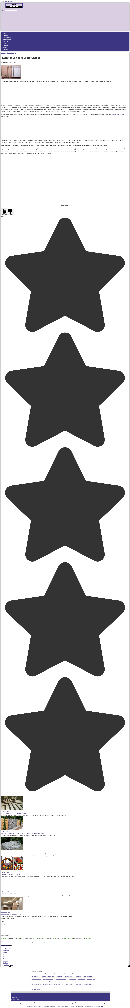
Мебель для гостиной (77, 981)
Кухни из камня (72, 979)
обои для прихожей (36, 989)
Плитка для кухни (35, 986)
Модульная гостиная (36, 984)
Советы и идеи (7, 37)
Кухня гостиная (35, 981)
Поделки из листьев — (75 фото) (10, 874)
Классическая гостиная (61, 979)
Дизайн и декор (7, 39)
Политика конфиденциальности (11, 997)
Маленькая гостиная (53, 981)
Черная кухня (77, 986)
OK (102, 1006)
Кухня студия (44, 981)
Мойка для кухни (57, 984)
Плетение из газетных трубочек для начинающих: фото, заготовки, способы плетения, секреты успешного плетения (36, 854)
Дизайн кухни (59, 976)
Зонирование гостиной (48, 979)
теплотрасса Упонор (118, 114)
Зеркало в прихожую (36, 979)
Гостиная (5, 35)
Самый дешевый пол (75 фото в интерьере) (14, 813)
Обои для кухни (78, 984)
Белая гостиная (57, 973)
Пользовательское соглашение (11, 999)
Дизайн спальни (68, 976)
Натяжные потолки (68, 984)
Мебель (5, 47)
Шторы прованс (85, 986)
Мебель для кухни (89, 981)
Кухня (4, 33)
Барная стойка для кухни (37, 973)
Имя (2, 921)
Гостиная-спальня (87, 973)
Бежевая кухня (48, 973)
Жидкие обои (78, 976)
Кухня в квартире (91, 979)
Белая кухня (66, 973)
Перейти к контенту (6, 1)
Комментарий (5, 935)
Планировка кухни (88, 984)
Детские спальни (35, 976)
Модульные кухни (47, 984)
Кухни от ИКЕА (81, 979)
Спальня (5, 45)
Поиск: (3, 10)
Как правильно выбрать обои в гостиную (13, 914)
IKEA (4, 43)
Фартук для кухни (56, 986)
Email (3, 925)
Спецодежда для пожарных (9, 893)
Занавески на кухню (87, 976)
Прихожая (5, 49)
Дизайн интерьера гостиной (48, 976)
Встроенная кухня (76, 973)
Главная (3, 53)
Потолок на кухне (46, 986)
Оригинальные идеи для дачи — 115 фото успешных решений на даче (22, 833)
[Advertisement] (5, 987)
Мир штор (5, 41)
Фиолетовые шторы (66, 986)
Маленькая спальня (65, 981)
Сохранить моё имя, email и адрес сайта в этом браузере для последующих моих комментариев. (31, 942)
